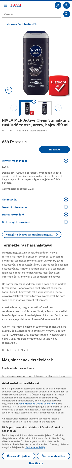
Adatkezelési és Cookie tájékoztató (37, 403)
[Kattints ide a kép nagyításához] (8, 90)
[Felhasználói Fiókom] (58, 5)
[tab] (27, 108)
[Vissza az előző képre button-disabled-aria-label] (14, 108)
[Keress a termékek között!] (66, 14)
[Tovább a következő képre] (58, 108)
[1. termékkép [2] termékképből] (36, 63)
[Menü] (5, 5)
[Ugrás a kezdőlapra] (15, 5)
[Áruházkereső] (66, 5)
